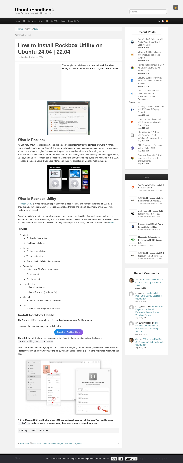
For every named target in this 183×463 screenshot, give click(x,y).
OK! (114, 458)
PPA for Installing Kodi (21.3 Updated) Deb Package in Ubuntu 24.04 (149, 342)
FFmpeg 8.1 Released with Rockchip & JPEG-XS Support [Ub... (150, 240)
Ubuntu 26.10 (29, 21)
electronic (37, 443)
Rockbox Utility (25, 203)
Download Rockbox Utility (68, 332)
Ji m (137, 279)
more (111, 222)
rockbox (80, 443)
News (40, 21)
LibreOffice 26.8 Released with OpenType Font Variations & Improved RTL (150, 135)
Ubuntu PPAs (52, 21)
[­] (91, 1)
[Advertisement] (40, 82)
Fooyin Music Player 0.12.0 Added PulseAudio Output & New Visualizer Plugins (149, 310)
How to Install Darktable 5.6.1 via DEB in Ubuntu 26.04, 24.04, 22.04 (151, 67)
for (42, 443)
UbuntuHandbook (34, 9)
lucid (74, 443)
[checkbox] (175, 7)
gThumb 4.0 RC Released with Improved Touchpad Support (149, 54)
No (121, 458)
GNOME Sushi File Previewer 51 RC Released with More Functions (151, 80)
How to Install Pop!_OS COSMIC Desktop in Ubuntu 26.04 (149, 282)
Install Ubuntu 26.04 (70, 21)
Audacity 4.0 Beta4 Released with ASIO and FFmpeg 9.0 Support (151, 109)
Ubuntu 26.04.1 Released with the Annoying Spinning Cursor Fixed (150, 122)
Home (17, 21)
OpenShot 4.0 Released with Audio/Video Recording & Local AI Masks (151, 42)
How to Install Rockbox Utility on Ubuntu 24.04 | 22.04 (60, 48)
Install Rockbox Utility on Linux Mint (58, 443)
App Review (24, 443)
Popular (146, 177)
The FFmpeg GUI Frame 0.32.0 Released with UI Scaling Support (147, 327)
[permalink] (117, 443)
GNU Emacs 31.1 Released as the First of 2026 (150, 146)
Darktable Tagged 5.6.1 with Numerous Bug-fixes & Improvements (150, 158)
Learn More (131, 458)
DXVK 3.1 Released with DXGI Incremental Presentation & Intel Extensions (149, 95)
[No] (179, 458)
